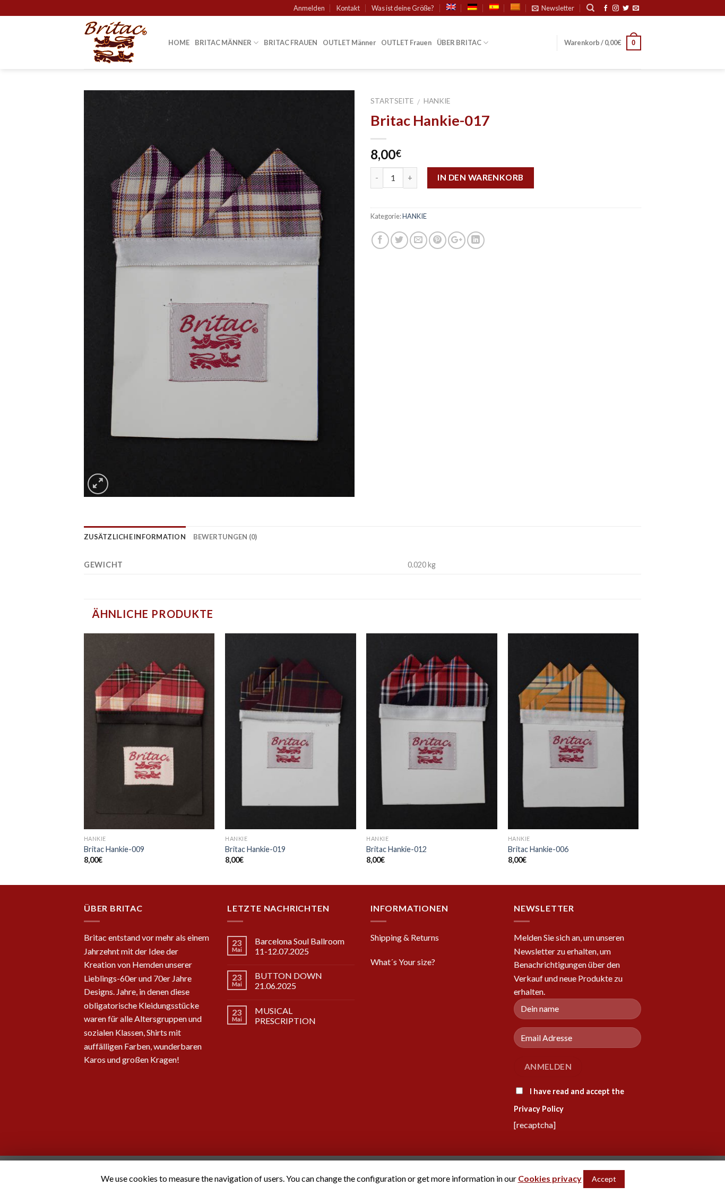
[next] (638, 758)
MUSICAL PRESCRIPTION (285, 1015)
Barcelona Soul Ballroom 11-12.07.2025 (299, 946)
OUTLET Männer (349, 42)
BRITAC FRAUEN (290, 42)
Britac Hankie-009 (114, 849)
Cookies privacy (550, 1178)
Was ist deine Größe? (403, 8)
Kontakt (348, 8)
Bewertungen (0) (225, 536)
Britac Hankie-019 (255, 849)
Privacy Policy (539, 1108)
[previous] (84, 758)
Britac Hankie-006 (538, 849)
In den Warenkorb (480, 177)
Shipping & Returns (404, 937)
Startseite (391, 101)
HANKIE (437, 101)
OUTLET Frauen (406, 42)
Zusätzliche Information (135, 536)
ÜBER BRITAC (459, 42)
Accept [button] (604, 1178)
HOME (178, 42)
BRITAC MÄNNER (223, 42)
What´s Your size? (402, 962)
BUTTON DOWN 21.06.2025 (288, 980)
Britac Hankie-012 (396, 849)
